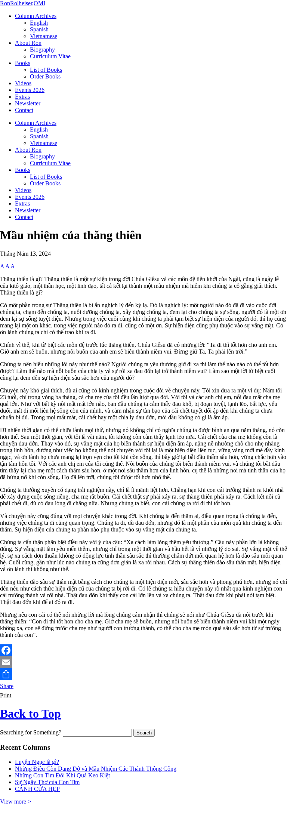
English (39, 22)
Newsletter (27, 103)
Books (22, 63)
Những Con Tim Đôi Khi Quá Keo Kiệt (62, 775)
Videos (23, 83)
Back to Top (30, 713)
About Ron (28, 43)
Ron (22, 3)
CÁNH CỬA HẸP (37, 789)
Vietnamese (43, 36)
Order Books (45, 76)
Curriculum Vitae (50, 56)
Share (6, 686)
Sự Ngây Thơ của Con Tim (47, 782)
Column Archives (35, 16)
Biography (42, 49)
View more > (15, 801)
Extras (22, 96)
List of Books (46, 70)
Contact (24, 110)
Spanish (39, 29)
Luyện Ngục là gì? (37, 762)
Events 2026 (29, 90)
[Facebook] (143, 650)
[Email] (143, 662)
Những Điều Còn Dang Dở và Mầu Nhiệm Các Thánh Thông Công (95, 768)
